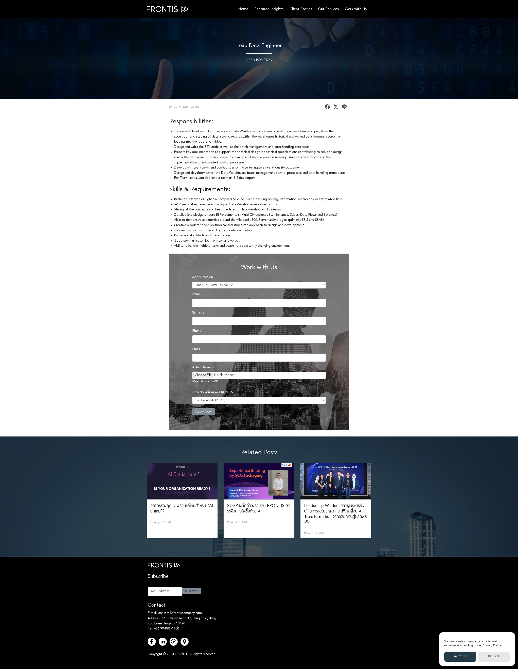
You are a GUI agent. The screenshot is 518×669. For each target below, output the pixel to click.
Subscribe (191, 591)
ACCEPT (460, 656)
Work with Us (356, 9)
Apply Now (203, 411)
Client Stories (301, 9)
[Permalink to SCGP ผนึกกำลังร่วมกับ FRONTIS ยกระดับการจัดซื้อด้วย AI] (259, 481)
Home (243, 9)
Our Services (328, 9)
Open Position (259, 60)
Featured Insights (268, 9)
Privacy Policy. (492, 645)
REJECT (493, 656)
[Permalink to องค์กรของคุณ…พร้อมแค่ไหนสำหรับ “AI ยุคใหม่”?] (182, 481)
